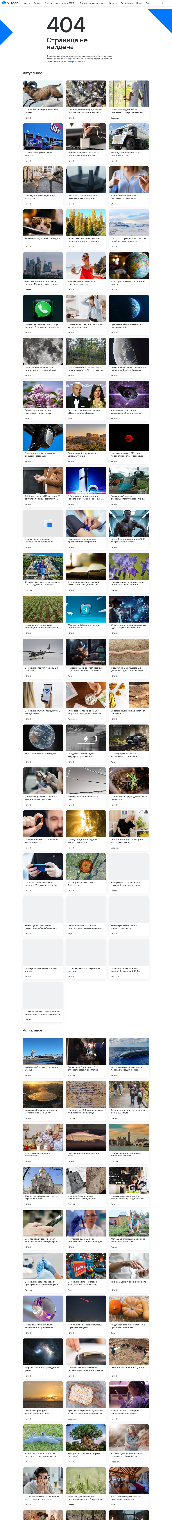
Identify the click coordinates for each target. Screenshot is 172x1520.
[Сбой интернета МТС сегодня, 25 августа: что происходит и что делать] (43, 487)
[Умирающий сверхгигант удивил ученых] (43, 1144)
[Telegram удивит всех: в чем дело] (129, 1358)
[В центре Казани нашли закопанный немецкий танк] (86, 1273)
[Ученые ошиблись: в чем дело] (43, 745)
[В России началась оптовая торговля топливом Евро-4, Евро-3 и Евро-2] (86, 1358)
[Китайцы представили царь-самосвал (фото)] (129, 143)
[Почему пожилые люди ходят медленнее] (43, 186)
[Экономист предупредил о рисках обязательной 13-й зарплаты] (129, 959)
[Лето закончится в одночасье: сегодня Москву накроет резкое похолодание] (43, 272)
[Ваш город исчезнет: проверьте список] (129, 272)
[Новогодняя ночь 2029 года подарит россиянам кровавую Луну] (129, 444)
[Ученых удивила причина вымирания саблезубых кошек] (43, 916)
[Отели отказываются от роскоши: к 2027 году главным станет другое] (43, 573)
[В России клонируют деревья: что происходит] (129, 787)
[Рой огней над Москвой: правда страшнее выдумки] (86, 1401)
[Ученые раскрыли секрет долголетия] (43, 1230)
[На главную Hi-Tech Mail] (12, 3)
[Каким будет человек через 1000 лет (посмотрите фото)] (129, 530)
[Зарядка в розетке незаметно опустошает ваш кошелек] (86, 143)
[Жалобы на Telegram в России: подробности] (86, 616)
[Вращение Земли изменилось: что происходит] (129, 315)
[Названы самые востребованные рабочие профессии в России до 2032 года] (86, 659)
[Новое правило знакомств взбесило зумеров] (86, 272)
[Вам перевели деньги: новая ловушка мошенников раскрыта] (43, 1316)
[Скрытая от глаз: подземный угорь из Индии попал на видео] (129, 659)
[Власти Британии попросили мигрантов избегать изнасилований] (129, 1230)
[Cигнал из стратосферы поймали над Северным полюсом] (129, 229)
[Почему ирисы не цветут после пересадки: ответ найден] (129, 573)
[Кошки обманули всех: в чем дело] (43, 229)
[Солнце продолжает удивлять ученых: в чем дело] (86, 830)
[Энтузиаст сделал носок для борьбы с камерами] (43, 444)
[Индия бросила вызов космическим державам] (129, 1088)
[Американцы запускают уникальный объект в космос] (129, 401)
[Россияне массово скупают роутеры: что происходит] (86, 186)
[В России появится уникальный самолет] (43, 659)
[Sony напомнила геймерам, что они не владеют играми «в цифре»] (129, 1002)
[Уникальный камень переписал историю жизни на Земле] (43, 1187)
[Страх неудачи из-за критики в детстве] (86, 959)
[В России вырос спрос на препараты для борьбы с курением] (129, 186)
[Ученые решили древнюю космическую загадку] (129, 916)
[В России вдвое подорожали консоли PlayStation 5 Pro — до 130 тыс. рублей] (86, 487)
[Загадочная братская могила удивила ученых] (86, 444)
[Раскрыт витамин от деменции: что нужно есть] (43, 830)
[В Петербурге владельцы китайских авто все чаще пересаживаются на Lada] (129, 745)
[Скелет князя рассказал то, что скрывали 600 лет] (43, 1273)
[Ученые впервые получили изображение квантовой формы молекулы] (86, 1045)
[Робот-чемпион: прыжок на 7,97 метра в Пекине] (43, 1045)
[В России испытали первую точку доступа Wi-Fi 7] (43, 702)
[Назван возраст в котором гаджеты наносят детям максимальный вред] (129, 1487)
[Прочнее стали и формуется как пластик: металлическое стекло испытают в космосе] (86, 101)
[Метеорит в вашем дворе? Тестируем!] (86, 873)
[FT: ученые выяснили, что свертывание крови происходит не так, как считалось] (86, 1316)
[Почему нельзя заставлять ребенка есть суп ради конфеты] (129, 1273)
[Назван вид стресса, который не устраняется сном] (86, 315)
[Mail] (4, 3)
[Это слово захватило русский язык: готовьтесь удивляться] (86, 573)
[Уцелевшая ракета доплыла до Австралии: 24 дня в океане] (129, 1144)
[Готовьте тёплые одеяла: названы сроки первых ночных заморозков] (43, 1002)
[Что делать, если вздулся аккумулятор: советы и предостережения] (86, 745)
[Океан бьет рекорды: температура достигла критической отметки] (43, 1487)
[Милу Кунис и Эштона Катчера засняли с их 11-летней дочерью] (86, 1088)
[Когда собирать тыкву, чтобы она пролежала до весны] (129, 1401)
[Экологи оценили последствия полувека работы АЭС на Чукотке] (86, 358)
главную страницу (76, 61)
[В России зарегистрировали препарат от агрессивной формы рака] (43, 1358)
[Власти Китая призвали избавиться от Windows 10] (43, 530)
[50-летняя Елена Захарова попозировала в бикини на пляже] (86, 916)
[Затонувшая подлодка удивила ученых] (43, 959)
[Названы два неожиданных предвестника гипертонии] (86, 530)
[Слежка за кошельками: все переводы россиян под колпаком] (86, 1444)
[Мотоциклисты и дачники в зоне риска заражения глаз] (129, 1316)
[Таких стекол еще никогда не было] (86, 787)
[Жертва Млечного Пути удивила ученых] (43, 1444)
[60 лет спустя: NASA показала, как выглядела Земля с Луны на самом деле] (129, 358)
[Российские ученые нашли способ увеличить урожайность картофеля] (43, 616)
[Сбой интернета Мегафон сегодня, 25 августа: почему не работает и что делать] (43, 873)
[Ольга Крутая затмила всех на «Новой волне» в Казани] (86, 401)
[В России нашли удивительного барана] (43, 101)
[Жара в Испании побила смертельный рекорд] (129, 1045)
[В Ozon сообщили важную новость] (43, 143)
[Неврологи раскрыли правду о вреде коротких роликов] (43, 787)
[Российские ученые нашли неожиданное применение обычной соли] (43, 1401)
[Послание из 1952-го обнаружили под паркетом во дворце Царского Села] (86, 1187)
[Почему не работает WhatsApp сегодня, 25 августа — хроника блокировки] (43, 315)
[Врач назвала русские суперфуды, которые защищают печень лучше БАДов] (86, 1487)
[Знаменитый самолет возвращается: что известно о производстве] (129, 487)
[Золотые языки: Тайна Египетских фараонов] (129, 702)
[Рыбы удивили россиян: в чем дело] (86, 1230)
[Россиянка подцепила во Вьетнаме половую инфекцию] (129, 101)
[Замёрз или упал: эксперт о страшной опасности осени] (129, 873)
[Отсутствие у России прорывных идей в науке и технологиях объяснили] (129, 616)
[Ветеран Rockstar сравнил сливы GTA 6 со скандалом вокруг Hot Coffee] (86, 1002)
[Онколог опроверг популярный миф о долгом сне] (129, 830)
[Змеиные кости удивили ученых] (129, 1444)
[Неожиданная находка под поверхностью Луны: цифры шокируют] (43, 358)
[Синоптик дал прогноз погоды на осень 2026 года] (129, 1187)
